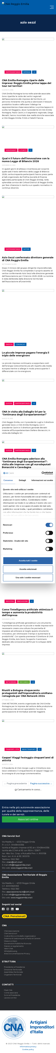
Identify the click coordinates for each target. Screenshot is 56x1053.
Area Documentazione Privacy (17, 954)
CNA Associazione (11, 931)
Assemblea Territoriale (13, 972)
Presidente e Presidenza (14, 967)
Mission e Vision (10, 941)
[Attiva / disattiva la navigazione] (52, 7)
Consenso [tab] (8, 480)
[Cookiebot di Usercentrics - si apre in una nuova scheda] (41, 473)
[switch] (49, 533)
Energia (9, 344)
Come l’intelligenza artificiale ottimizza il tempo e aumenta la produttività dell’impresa (27, 612)
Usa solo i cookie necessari (28, 577)
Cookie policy (28, 1049)
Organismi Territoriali (12, 975)
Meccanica (24, 682)
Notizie (26, 249)
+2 (34, 72)
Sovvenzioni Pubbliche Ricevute (17, 943)
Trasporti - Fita (12, 749)
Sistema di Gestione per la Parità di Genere (22, 938)
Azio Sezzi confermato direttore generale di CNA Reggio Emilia (28, 259)
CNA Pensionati (14, 916)
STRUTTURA (9, 961)
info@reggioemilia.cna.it (19, 865)
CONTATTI (8, 984)
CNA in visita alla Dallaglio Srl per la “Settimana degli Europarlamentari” (24, 413)
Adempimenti (11, 150)
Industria (10, 601)
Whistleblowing (10, 951)
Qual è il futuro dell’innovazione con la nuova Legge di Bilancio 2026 (25, 160)
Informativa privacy (28, 1047)
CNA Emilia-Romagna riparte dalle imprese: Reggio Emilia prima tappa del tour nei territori (26, 83)
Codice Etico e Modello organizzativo (20, 936)
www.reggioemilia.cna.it (21, 868)
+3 (33, 682)
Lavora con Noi (10, 998)
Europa (9, 403)
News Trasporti (29, 749)
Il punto (23, 150)
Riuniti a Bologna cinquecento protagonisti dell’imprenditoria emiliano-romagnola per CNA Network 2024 (27, 693)
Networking (11, 682)
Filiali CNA (8, 990)
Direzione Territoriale (13, 970)
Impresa (26, 72)
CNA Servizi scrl (10, 933)
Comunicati (20, 344)
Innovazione (22, 601)
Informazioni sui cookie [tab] (42, 480)
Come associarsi (11, 993)
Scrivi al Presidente (12, 995)
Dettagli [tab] (22, 480)
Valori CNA (8, 948)
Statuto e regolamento (14, 946)
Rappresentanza (13, 72)
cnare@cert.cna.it (14, 862)
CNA (4, 925)
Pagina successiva (41, 783)
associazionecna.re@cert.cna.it (20, 892)
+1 (30, 150)
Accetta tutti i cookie (28, 560)
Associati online (28, 819)
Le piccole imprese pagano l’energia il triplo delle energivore (25, 354)
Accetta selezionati (28, 569)
